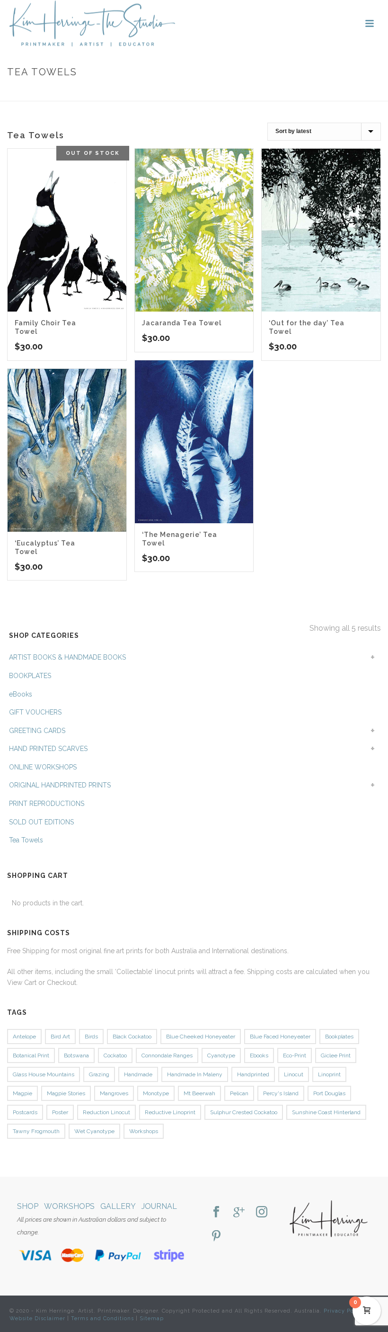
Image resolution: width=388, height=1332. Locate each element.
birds (91, 1036)
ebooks (259, 1055)
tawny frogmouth (36, 1131)
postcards (25, 1112)
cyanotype (221, 1055)
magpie (22, 1093)
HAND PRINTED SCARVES (48, 748)
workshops (143, 1131)
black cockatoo (132, 1036)
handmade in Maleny (194, 1074)
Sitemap (152, 1318)
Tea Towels (26, 840)
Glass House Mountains (43, 1074)
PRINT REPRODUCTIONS (46, 803)
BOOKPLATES (30, 675)
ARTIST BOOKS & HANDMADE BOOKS (67, 657)
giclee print (336, 1055)
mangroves (114, 1093)
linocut (293, 1074)
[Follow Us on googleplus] (239, 1212)
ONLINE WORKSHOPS (43, 767)
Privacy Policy (344, 1311)
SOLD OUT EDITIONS (41, 822)
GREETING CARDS (37, 730)
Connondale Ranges (167, 1055)
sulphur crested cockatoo (243, 1112)
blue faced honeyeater (280, 1036)
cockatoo (115, 1055)
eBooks (20, 694)
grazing (99, 1074)
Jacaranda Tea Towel (181, 323)
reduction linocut (106, 1112)
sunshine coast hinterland (326, 1112)
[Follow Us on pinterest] (216, 1236)
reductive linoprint (170, 1112)
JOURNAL (159, 1206)
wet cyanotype (94, 1131)
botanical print (31, 1055)
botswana (76, 1055)
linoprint (329, 1074)
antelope (24, 1036)
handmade (138, 1074)
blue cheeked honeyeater (200, 1036)
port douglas (329, 1093)
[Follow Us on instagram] (261, 1212)
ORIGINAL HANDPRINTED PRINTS (60, 785)
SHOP (27, 1206)
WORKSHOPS (69, 1206)
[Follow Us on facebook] (216, 1212)
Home (319, 92)
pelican (239, 1093)
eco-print (294, 1055)
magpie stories (66, 1093)
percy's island (281, 1093)
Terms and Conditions (102, 1318)
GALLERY (118, 1206)
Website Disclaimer (37, 1318)
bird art (60, 1036)
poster (60, 1112)
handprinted (253, 1074)
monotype (156, 1093)
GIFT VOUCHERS (35, 712)
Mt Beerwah (199, 1093)
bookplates (339, 1036)
